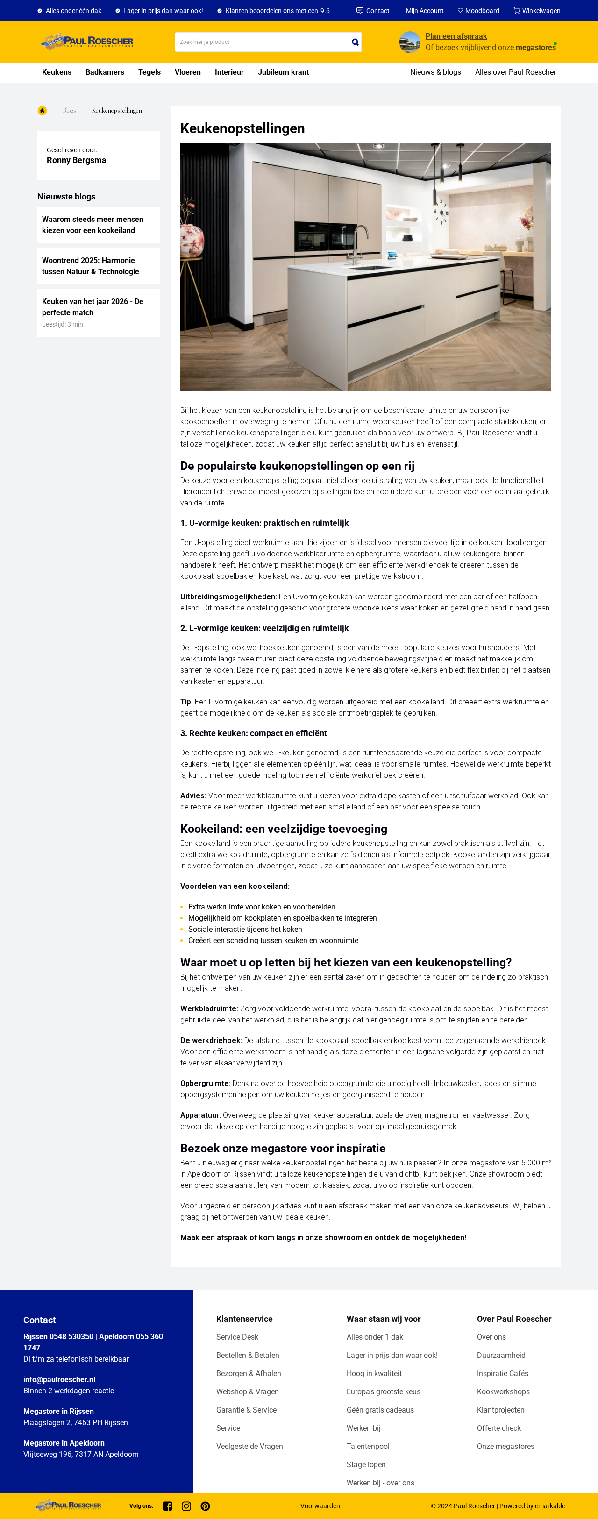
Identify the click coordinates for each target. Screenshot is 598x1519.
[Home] (85, 42)
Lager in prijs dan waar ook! (392, 1355)
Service (228, 1428)
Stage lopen (366, 1464)
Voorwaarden (320, 1506)
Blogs (69, 110)
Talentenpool (368, 1446)
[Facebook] (167, 1506)
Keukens (56, 72)
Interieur (229, 72)
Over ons (491, 1337)
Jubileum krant (283, 72)
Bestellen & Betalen (247, 1355)
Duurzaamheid (501, 1355)
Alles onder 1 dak (375, 1337)
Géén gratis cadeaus (380, 1409)
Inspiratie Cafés (502, 1373)
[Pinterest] (205, 1506)
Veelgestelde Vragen (249, 1446)
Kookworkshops (503, 1391)
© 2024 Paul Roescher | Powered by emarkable (498, 1506)
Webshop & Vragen (247, 1391)
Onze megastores (505, 1446)
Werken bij (364, 1428)
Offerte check (499, 1428)
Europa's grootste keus (383, 1391)
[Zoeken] (355, 42)
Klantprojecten (501, 1409)
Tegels (149, 72)
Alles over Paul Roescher (515, 72)
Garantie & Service (246, 1409)
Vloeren (188, 72)
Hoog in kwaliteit (374, 1373)
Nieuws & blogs (435, 72)
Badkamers (104, 72)
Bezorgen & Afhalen (248, 1373)
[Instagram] (186, 1506)
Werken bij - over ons (380, 1482)
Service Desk (237, 1337)
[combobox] (268, 42)
